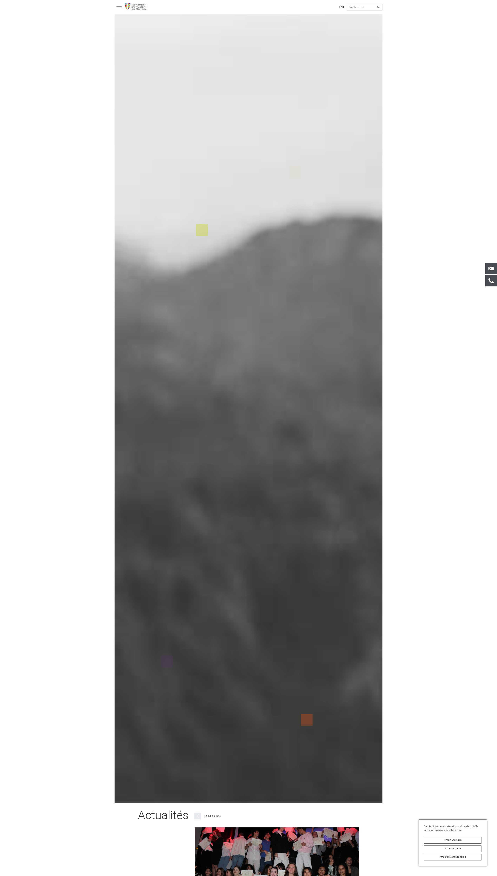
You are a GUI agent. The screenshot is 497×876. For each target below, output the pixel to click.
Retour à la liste (212, 816)
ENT (342, 7)
